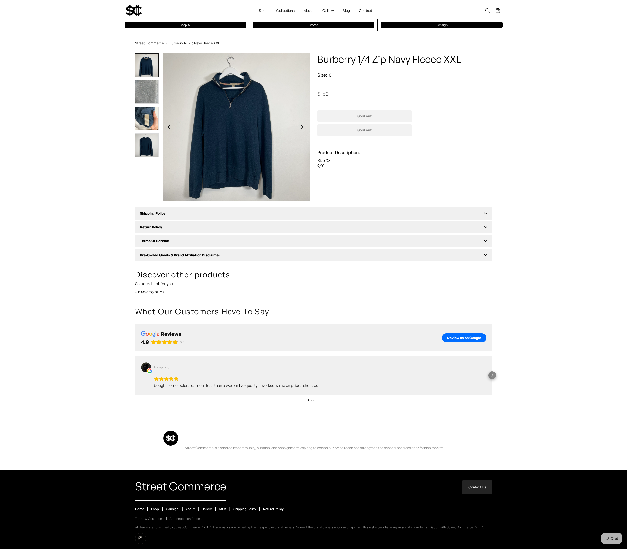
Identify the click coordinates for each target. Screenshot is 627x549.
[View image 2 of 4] (147, 92)
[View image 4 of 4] (147, 145)
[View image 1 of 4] (147, 65)
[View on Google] (146, 367)
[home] (133, 10)
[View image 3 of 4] (147, 118)
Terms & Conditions (149, 519)
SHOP (160, 292)
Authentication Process (186, 519)
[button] (498, 10)
